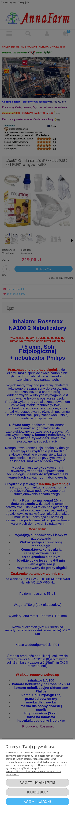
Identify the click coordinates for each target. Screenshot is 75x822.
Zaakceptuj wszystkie (37, 801)
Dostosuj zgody (37, 792)
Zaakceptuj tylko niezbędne (37, 782)
